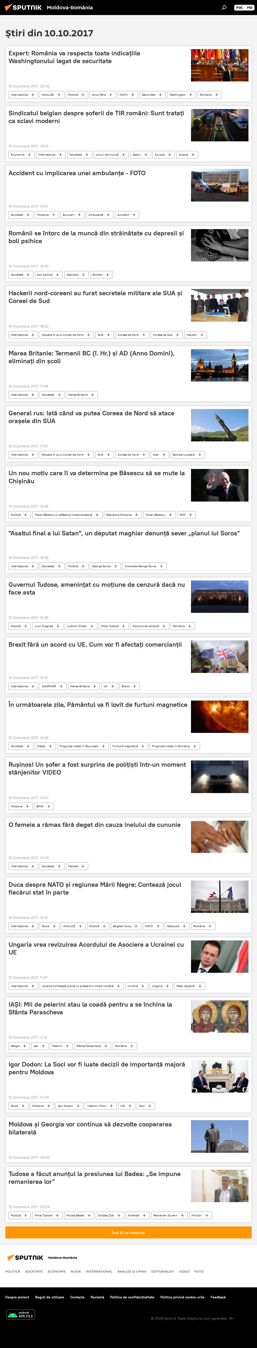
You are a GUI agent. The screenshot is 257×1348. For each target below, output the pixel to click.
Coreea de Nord (128, 335)
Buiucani (68, 215)
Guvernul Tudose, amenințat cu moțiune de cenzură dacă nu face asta (97, 588)
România (206, 95)
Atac (156, 454)
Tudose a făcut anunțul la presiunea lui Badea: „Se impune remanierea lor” (95, 1178)
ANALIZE (48, 95)
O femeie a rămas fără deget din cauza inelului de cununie (95, 825)
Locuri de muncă (107, 154)
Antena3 (133, 1215)
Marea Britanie (78, 395)
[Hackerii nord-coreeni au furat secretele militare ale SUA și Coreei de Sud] (219, 305)
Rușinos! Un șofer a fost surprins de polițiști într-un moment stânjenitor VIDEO (97, 768)
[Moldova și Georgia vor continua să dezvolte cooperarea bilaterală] (219, 1136)
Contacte (77, 1297)
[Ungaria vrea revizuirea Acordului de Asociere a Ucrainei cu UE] (219, 956)
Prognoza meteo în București (78, 746)
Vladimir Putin (96, 1106)
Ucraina (132, 986)
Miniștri (196, 1215)
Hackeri (191, 335)
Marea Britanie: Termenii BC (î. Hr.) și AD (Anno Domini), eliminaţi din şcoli (92, 357)
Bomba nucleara (184, 454)
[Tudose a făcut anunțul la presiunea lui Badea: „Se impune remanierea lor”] (219, 1186)
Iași (36, 1046)
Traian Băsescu (155, 515)
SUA (100, 335)
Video (184, 1271)
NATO (124, 95)
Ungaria (157, 986)
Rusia (45, 926)
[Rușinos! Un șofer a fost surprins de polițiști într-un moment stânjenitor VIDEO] (219, 776)
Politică (73, 95)
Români (97, 274)
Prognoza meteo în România (171, 746)
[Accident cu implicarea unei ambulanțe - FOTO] (219, 185)
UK (106, 686)
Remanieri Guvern (165, 1215)
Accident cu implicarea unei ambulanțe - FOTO (77, 173)
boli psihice (44, 274)
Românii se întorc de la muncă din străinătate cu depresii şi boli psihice (96, 237)
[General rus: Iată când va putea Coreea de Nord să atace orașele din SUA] (219, 425)
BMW (40, 806)
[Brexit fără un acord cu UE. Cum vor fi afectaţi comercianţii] (219, 656)
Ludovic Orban (77, 626)
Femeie (73, 866)
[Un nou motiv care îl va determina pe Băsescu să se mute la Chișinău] (219, 485)
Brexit (126, 686)
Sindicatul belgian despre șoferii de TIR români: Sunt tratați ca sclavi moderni (96, 117)
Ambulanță (95, 215)
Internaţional (19, 95)
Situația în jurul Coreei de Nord (63, 335)
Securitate (148, 95)
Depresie (72, 274)
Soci (142, 1106)
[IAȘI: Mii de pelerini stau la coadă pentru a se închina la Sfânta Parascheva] (219, 1016)
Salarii (137, 154)
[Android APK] (21, 1315)
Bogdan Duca (122, 926)
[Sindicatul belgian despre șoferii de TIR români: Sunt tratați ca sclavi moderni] (219, 125)
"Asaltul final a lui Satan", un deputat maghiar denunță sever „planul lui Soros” (124, 533)
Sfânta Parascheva (88, 1046)
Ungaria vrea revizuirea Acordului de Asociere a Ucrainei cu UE (96, 948)
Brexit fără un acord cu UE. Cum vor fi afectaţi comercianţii (95, 644)
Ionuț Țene (99, 95)
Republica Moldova (119, 515)
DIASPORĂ (49, 686)
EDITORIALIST (162, 1271)
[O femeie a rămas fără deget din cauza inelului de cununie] (219, 837)
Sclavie (183, 154)
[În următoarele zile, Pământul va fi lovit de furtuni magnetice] (219, 717)
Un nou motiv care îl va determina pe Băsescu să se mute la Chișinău (97, 477)
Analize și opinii (131, 1271)
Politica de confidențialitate (132, 1297)
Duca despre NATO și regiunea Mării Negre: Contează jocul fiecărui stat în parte (95, 888)
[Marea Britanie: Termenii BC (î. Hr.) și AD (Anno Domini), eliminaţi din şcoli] (219, 365)
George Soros (101, 566)
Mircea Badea (75, 1215)
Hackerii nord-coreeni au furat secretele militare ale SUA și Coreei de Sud (95, 297)
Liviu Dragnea (44, 626)
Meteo (41, 746)
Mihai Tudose (109, 626)
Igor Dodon (65, 1106)
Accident (123, 215)
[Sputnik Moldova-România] (25, 12)
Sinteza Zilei (106, 1215)
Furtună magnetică (125, 746)
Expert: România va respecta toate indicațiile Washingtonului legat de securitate (74, 57)
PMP (182, 515)
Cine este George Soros (140, 566)
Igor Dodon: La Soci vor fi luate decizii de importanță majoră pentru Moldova (97, 1068)
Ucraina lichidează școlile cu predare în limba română (77, 986)
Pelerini (57, 1046)
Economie (17, 154)
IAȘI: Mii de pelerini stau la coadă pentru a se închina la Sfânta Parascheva (90, 1008)
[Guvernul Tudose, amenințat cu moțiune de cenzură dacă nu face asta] (219, 597)
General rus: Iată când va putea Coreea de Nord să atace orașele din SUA (91, 417)
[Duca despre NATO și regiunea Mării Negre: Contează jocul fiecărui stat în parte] (219, 897)
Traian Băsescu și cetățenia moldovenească (63, 515)
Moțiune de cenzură (146, 626)
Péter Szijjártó (185, 986)
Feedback (218, 1297)
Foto (199, 1271)
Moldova (43, 215)
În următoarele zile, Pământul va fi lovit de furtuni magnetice (98, 705)
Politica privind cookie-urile (182, 1297)
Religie (15, 1046)
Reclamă (97, 1297)
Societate (76, 154)
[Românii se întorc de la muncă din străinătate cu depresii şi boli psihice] (219, 245)
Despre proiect (17, 1297)
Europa (160, 154)
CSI (122, 1106)
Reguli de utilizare (49, 1297)
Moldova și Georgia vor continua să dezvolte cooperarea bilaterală (90, 1128)
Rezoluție (173, 926)
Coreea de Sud (162, 335)
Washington (177, 95)
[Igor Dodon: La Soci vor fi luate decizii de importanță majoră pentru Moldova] (219, 1076)
